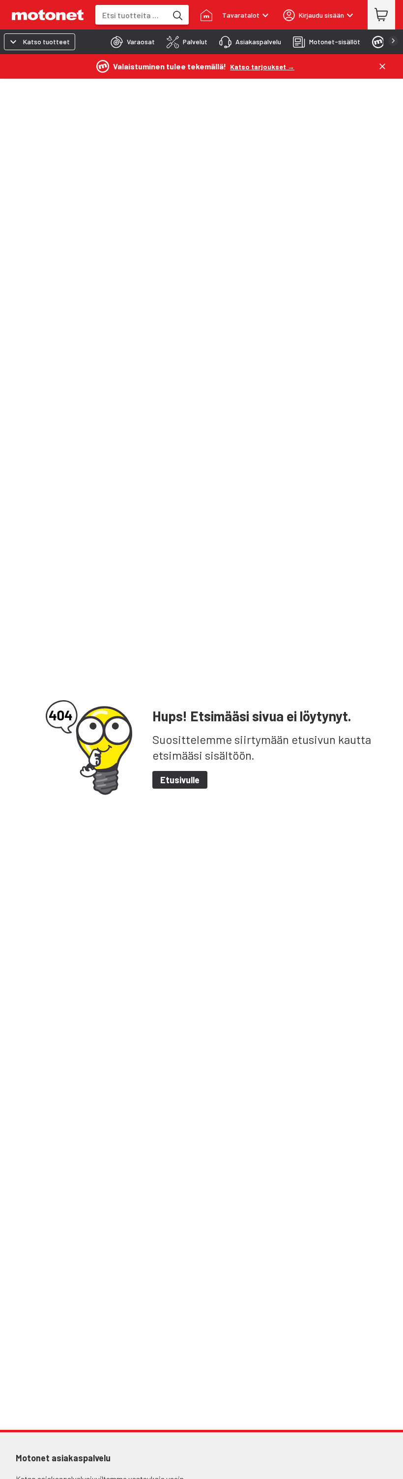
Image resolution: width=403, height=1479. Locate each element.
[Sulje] (382, 66)
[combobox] (131, 15)
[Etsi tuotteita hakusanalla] (177, 15)
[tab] (130, 42)
